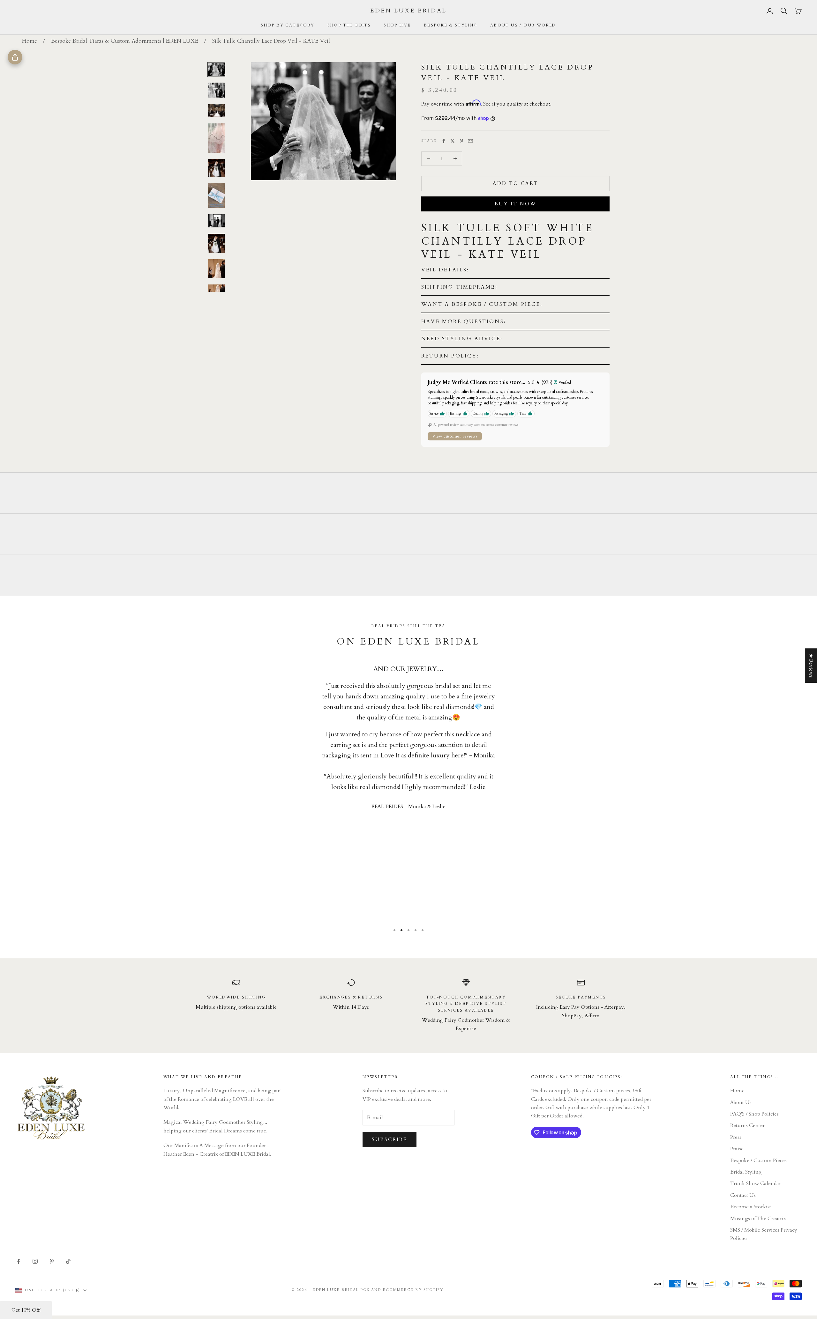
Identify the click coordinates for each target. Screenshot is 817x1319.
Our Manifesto (180, 1145)
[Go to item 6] (216, 195)
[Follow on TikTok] (68, 1261)
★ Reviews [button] (810, 665)
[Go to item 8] (216, 243)
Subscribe (389, 1139)
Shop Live (397, 25)
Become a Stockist (750, 1206)
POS (365, 1289)
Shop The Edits (349, 25)
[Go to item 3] (216, 110)
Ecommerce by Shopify (413, 1289)
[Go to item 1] (216, 69)
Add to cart (515, 183)
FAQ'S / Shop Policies (754, 1113)
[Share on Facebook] (443, 141)
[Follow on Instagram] (35, 1261)
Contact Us (743, 1195)
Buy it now (515, 204)
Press (735, 1137)
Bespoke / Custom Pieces (758, 1160)
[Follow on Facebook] (18, 1261)
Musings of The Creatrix (758, 1218)
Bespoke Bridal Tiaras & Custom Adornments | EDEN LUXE (124, 41)
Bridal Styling (746, 1171)
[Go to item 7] (216, 221)
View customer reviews (454, 436)
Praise (737, 1148)
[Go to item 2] (216, 90)
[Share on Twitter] (452, 141)
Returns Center (747, 1125)
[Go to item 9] (216, 269)
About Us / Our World (523, 25)
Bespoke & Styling (450, 25)
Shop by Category (287, 25)
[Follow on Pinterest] (52, 1261)
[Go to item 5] (216, 167)
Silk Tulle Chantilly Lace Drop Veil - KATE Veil (271, 41)
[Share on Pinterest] (461, 141)
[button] (515, 270)
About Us (741, 1102)
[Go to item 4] (216, 138)
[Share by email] (470, 141)
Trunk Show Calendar (755, 1183)
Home (29, 41)
